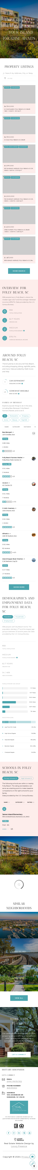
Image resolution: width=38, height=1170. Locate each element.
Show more (19, 587)
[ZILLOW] (29, 1133)
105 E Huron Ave (8, 510)
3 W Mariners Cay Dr (9, 561)
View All (19, 998)
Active (7, 420)
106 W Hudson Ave (9, 536)
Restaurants (14, 416)
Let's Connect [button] (19, 1054)
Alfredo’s (5, 533)
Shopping (26, 416)
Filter (9, 78)
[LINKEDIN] (19, 1133)
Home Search (19, 271)
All (5, 416)
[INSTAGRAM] (14, 1133)
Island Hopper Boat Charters (12, 559)
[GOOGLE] (24, 1133)
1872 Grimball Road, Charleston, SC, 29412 (15, 816)
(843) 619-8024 (12, 1088)
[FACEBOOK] (8, 1133)
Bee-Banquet (7, 432)
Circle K (5, 483)
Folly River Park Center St (11, 460)
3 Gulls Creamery (8, 508)
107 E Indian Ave (8, 434)
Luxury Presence (19, 1146)
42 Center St (7, 485)
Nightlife (25, 420)
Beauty (15, 420)
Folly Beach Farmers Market (12, 457)
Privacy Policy (28, 1157)
